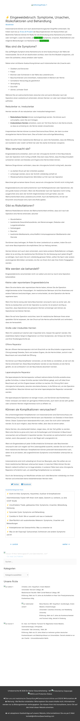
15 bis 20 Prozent (26, 32)
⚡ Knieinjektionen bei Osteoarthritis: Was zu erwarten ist (29, 528)
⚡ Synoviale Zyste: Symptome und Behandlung (25, 512)
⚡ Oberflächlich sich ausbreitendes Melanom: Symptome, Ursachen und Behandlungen (35, 521)
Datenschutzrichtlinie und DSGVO (51, 698)
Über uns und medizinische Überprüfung (20, 698)
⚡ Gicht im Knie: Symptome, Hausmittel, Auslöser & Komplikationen (34, 494)
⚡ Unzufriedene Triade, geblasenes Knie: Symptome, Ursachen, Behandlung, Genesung (37, 506)
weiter (66, 544)
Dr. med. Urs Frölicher (15, 556)
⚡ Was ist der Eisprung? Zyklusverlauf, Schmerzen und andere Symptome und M (36, 533)
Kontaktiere (70, 698)
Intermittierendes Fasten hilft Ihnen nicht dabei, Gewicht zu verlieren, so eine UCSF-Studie (37, 499)
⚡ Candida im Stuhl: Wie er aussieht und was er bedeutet (29, 516)
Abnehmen (10, 25)
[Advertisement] (40, 663)
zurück (14, 544)
